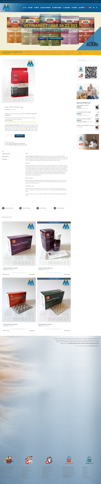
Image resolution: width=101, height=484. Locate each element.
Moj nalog (84, 468)
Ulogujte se (85, 471)
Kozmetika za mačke (46, 473)
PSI (9, 144)
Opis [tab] (3, 151)
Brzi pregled (32, 274)
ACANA (14, 144)
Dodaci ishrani (25, 472)
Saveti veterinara (25, 477)
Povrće (25, 144)
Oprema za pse (25, 475)
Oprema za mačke (45, 475)
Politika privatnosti (86, 477)
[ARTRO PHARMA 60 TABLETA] (19, 300)
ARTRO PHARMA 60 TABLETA (10, 324)
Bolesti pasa (24, 476)
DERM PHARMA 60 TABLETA (45, 324)
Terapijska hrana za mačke (47, 469)
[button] (96, 7)
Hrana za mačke (45, 468)
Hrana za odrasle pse (13, 143)
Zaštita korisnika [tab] (5, 156)
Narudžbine (85, 473)
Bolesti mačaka (45, 476)
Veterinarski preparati (26, 471)
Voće (23, 144)
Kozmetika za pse (25, 473)
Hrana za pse (24, 468)
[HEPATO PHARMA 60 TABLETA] (19, 243)
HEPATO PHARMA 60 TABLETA (10, 268)
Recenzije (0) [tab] (4, 159)
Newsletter (85, 475)
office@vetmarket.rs (39, 1)
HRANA (11, 144)
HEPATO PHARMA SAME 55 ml (45, 268)
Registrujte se (85, 469)
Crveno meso (19, 144)
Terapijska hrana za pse (26, 469)
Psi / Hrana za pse (21, 143)
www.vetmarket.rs (7, 473)
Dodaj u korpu (20, 135)
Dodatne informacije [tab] (6, 153)
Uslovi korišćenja (86, 476)
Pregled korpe (85, 472)
